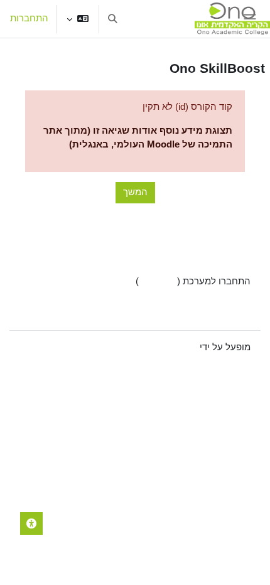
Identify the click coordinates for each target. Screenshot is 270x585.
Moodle (182, 347)
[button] (77, 19)
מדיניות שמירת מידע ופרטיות (194, 297)
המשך (135, 192)
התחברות (29, 18)
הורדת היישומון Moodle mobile (190, 312)
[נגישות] (31, 523)
